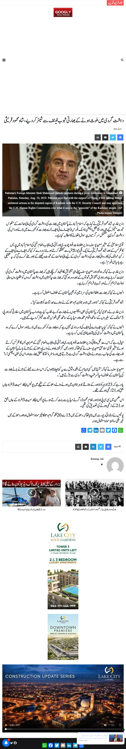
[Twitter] (113, 137)
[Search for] (122, 61)
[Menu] (3, 61)
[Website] (102, 464)
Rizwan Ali (97, 459)
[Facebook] (120, 137)
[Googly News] (63, 12)
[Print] (98, 137)
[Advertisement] (63, 64)
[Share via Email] (105, 137)
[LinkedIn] (93, 447)
